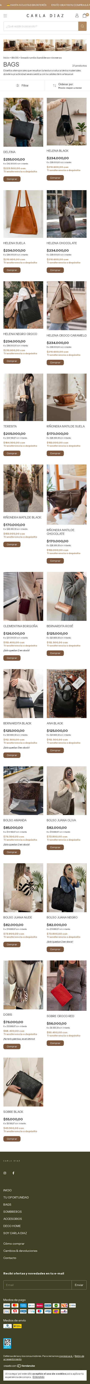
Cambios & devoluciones (20, 1251)
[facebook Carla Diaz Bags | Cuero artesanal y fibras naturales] (13, 1173)
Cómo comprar (13, 1243)
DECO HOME (12, 1226)
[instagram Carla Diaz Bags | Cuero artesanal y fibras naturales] (4, 1173)
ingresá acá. (66, 1356)
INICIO (7, 1190)
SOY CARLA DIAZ (15, 1233)
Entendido (38, 1377)
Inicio (6, 57)
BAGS (15, 57)
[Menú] (5, 16)
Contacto (9, 1258)
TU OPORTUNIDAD (16, 1197)
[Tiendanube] (19, 1366)
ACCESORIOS (12, 1219)
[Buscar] (82, 26)
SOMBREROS (12, 1212)
